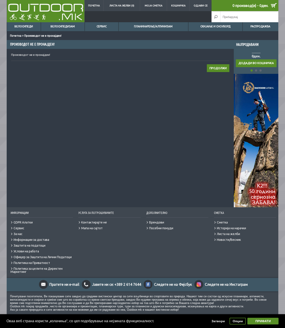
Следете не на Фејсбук (173, 284)
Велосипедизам (63, 26)
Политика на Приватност (32, 263)
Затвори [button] (218, 321)
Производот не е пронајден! (42, 35)
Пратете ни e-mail (64, 284)
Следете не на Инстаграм (226, 284)
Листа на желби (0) (121, 5)
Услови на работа (26, 251)
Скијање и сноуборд (215, 26)
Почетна (94, 5)
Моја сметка (153, 5)
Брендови (156, 222)
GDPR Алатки (23, 222)
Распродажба (260, 26)
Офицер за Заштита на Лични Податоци (43, 257)
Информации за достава (31, 239)
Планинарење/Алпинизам (153, 26)
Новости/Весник (229, 239)
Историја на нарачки (231, 228)
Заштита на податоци (29, 245)
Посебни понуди (161, 228)
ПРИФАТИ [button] (263, 321)
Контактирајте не (94, 222)
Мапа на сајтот (92, 228)
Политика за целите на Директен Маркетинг (36, 270)
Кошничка (178, 5)
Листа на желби (228, 234)
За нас (18, 234)
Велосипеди (23, 26)
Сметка (222, 222)
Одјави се (201, 5)
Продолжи (218, 68)
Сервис (102, 26)
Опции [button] (238, 321)
